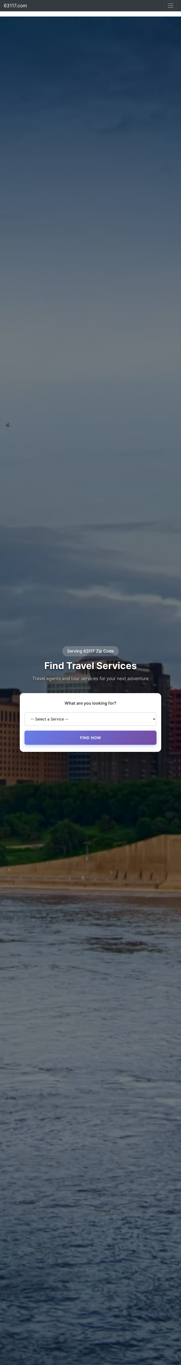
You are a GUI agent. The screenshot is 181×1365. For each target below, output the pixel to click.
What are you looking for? (90, 703)
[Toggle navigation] (170, 5)
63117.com (15, 5)
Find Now (90, 737)
